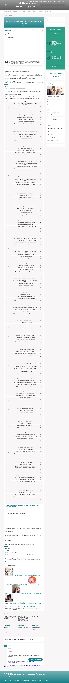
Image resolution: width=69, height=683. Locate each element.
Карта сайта (28, 1)
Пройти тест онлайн (51, 78)
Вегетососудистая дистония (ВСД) (55, 128)
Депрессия (10, 15)
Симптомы (15, 11)
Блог (48, 125)
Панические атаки (53, 103)
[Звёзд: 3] (21, 608)
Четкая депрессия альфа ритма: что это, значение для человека (56, 51)
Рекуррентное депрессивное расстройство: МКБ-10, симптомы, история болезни (56, 43)
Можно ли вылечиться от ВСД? (53, 112)
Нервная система (32, 11)
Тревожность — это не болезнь (53, 96)
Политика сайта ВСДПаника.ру (58, 1)
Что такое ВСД (7, 11)
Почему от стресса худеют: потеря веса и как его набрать (56, 65)
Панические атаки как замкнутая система (55, 101)
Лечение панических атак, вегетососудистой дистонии (41, 1)
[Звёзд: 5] (29, 608)
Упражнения (23, 11)
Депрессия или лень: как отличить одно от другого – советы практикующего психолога (56, 58)
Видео (51, 11)
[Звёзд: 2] (17, 608)
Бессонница (50, 122)
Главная (5, 15)
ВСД (51, 109)
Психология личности (43, 11)
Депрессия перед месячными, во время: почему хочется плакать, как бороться (56, 35)
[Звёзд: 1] (14, 608)
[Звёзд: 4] (25, 608)
